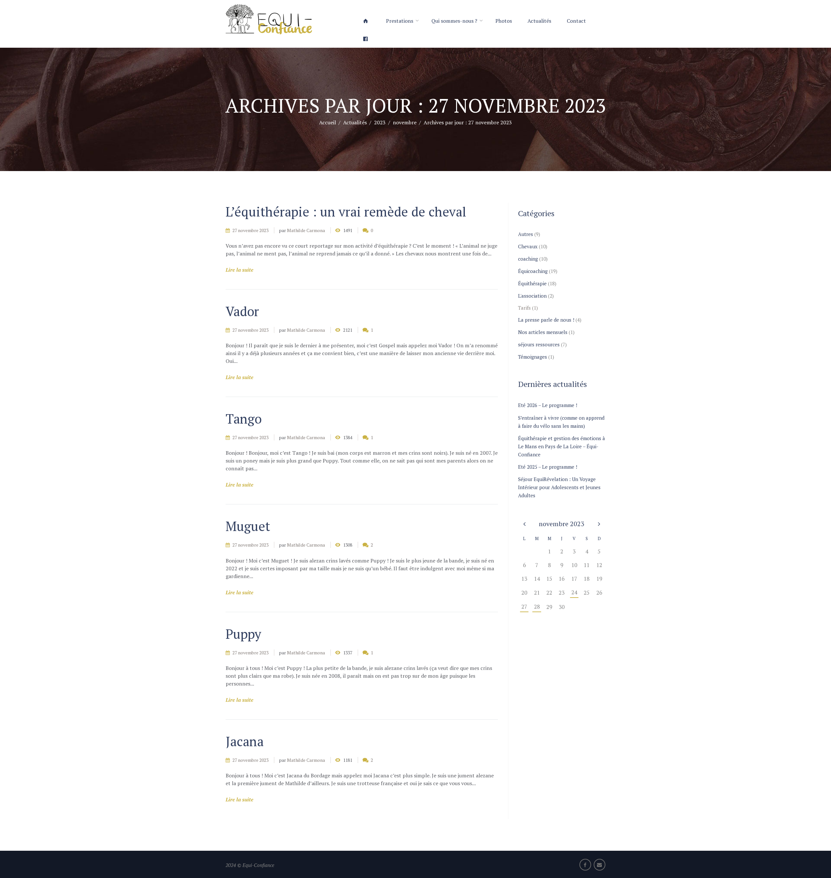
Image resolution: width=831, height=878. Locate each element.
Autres (525, 234)
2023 (380, 122)
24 (574, 592)
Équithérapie (532, 283)
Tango (244, 418)
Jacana (245, 741)
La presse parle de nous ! (546, 319)
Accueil (327, 122)
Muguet (248, 526)
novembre (404, 122)
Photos (503, 20)
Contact (576, 20)
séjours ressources (539, 344)
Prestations (399, 20)
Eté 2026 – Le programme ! (547, 405)
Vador (242, 311)
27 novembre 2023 (250, 230)
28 (537, 606)
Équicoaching (533, 271)
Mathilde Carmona (306, 230)
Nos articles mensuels (542, 332)
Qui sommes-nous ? (454, 20)
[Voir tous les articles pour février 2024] (599, 523)
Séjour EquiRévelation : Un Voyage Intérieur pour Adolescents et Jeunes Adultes (559, 487)
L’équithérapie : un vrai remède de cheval (346, 211)
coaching (528, 258)
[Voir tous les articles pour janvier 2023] (524, 523)
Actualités (539, 20)
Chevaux (528, 246)
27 (524, 606)
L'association (532, 295)
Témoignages (532, 356)
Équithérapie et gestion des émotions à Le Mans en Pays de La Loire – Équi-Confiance (561, 446)
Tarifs (524, 307)
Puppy (243, 633)
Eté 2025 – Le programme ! (547, 467)
